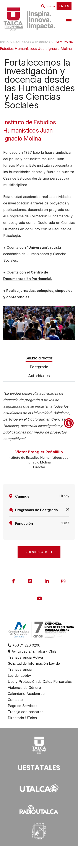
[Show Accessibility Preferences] (69, 423)
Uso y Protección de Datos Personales (40, 681)
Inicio (4, 42)
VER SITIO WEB (37, 552)
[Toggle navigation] (68, 19)
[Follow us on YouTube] (39, 598)
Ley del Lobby (19, 675)
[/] (39, 744)
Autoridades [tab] (39, 375)
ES (67, 6)
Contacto (15, 699)
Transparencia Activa (25, 657)
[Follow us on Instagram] (63, 581)
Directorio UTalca (22, 718)
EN (61, 6)
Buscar (50, 6)
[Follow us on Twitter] (30, 581)
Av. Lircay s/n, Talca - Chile (33, 651)
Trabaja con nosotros (25, 712)
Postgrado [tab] (39, 367)
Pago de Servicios (22, 706)
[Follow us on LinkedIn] (46, 581)
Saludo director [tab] (39, 358)
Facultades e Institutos (31, 42)
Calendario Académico (26, 693)
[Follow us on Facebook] (13, 581)
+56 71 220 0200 (25, 645)
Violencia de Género (24, 687)
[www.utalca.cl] (29, 19)
